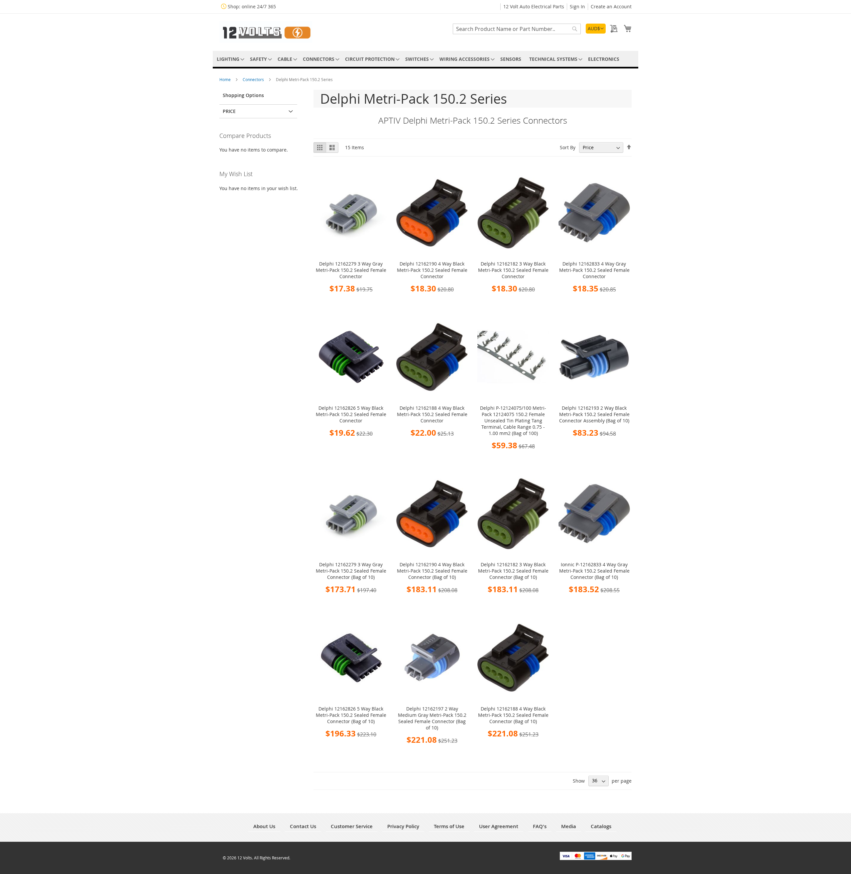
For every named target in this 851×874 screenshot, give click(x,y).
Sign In (577, 6)
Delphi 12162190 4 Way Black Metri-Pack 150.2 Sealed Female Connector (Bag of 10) (432, 570)
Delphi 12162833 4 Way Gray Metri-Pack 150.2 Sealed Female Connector (594, 270)
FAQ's (540, 826)
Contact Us (303, 826)
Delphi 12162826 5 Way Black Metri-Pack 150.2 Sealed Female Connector (351, 414)
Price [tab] (229, 111)
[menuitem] (229, 59)
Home (225, 79)
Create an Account (611, 6)
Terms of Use (449, 826)
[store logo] (265, 32)
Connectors (254, 79)
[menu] (425, 59)
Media (568, 826)
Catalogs (601, 826)
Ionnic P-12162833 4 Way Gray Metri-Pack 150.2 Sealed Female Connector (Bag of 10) (594, 570)
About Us (264, 826)
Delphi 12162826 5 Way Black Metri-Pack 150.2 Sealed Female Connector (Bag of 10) (351, 715)
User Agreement (498, 826)
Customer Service (352, 826)
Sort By (567, 147)
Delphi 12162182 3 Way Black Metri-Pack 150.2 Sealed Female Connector (513, 270)
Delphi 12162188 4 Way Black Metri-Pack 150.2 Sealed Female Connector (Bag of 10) (513, 715)
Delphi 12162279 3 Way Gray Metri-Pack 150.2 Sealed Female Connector (351, 270)
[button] (596, 29)
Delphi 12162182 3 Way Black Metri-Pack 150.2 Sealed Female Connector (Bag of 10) (513, 570)
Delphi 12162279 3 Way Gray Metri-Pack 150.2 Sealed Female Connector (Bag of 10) (351, 570)
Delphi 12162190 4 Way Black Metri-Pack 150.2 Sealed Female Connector (432, 270)
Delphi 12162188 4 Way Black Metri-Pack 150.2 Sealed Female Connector (432, 414)
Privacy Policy (403, 826)
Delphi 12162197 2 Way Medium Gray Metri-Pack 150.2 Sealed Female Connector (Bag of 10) (432, 718)
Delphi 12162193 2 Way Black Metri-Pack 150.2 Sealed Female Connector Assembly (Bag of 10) (594, 414)
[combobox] (517, 29)
